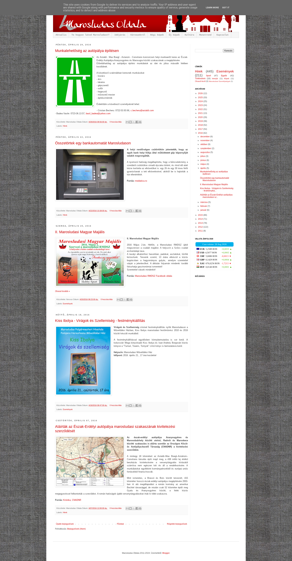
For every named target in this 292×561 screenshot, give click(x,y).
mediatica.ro (141, 181)
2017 (200, 129)
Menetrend (205, 35)
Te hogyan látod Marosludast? (90, 35)
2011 (200, 231)
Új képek (174, 35)
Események (68, 304)
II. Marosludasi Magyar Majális (80, 232)
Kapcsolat (222, 35)
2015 (200, 215)
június (203, 160)
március (204, 202)
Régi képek (157, 35)
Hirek (65, 126)
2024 (200, 101)
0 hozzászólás (116, 122)
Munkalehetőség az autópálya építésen (87, 51)
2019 (200, 121)
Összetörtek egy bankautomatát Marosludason (93, 143)
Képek (226, 79)
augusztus (205, 152)
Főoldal (120, 524)
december (205, 136)
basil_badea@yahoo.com (98, 113)
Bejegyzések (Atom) (76, 529)
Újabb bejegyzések (65, 524)
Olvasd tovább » (62, 291)
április (203, 168)
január (203, 210)
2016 (200, 133)
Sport (208, 75)
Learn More (212, 7)
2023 (200, 105)
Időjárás (119, 35)
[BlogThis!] (130, 122)
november (205, 140)
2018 (200, 125)
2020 (200, 117)
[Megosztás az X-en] (133, 122)
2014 (200, 219)
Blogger (165, 553)
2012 (200, 227)
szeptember (206, 148)
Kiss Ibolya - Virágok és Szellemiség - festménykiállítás (100, 320)
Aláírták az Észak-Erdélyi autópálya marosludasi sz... (216, 196)
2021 (200, 113)
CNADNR (76, 500)
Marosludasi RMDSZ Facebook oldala (153, 276)
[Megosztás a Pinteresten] (140, 122)
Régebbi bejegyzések (177, 524)
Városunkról (137, 35)
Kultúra (189, 35)
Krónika (67, 500)
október (204, 144)
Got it (225, 7)
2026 (200, 93)
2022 (200, 109)
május (203, 164)
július (203, 156)
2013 (200, 223)
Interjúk (215, 79)
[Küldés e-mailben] (127, 122)
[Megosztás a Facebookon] (137, 122)
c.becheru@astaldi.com (142, 110)
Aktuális (61, 35)
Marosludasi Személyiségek (219, 81)
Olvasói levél (200, 81)
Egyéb (224, 75)
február (204, 206)
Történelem (200, 78)
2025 (200, 97)
